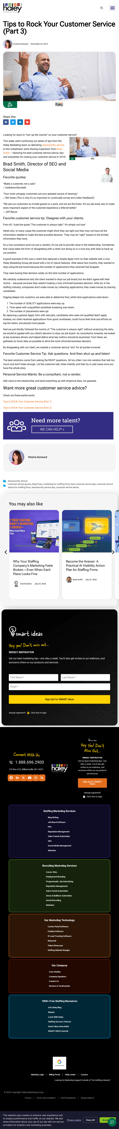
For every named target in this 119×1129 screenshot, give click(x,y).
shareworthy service (53, 145)
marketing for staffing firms (57, 484)
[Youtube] (29, 777)
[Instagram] (35, 777)
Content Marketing (25, 546)
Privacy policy (74, 1120)
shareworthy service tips (43, 487)
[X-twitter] (23, 777)
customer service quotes (19, 484)
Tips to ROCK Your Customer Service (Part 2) (27, 407)
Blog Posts (37, 484)
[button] (102, 8)
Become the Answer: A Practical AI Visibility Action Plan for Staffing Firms (85, 566)
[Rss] (42, 777)
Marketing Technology (80, 546)
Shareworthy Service (18, 481)
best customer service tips (83, 484)
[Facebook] (11, 777)
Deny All (90, 1120)
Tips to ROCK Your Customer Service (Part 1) (27, 401)
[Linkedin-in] (17, 777)
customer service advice (67, 487)
